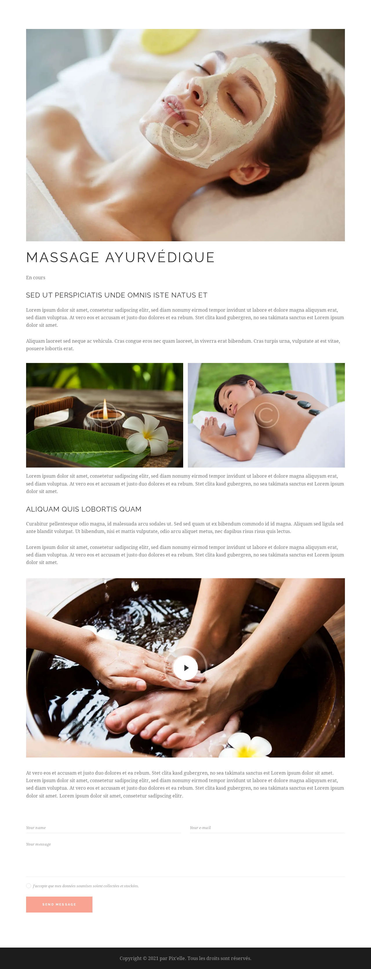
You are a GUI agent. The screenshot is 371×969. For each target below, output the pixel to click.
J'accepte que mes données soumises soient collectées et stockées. (86, 886)
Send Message (59, 904)
